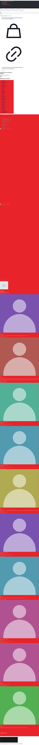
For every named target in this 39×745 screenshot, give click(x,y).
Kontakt (3, 126)
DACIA (3, 87)
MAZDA (3, 95)
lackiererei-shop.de (4, 732)
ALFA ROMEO (4, 82)
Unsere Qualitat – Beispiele (6, 120)
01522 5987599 (4, 2)
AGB (3, 123)
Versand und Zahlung (5, 121)
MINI (3, 97)
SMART (3, 105)
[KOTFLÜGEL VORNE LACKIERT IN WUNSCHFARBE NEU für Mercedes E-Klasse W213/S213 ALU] (13, 18)
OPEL (3, 100)
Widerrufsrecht (4, 122)
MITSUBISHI (4, 98)
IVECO (3, 93)
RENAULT (3, 102)
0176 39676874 (4, 3)
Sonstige (3, 106)
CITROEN (3, 86)
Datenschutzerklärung (5, 124)
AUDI (3, 83)
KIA (2, 94)
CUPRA (3, 81)
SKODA (3, 104)
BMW (3, 84)
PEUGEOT (3, 101)
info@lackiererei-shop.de (6, 4)
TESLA (3, 80)
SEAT (3, 103)
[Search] (1, 76)
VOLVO (3, 113)
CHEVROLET (4, 85)
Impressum (4, 125)
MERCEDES (4, 96)
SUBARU (3, 107)
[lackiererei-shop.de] (12, 10)
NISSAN (3, 99)
